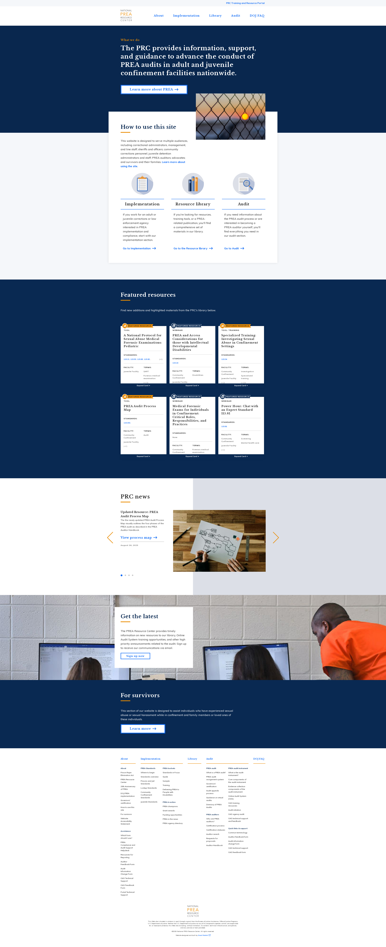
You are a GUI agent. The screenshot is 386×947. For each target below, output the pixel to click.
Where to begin (148, 772)
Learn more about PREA (151, 89)
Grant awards (169, 810)
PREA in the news (170, 819)
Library (215, 15)
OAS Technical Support (127, 879)
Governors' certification (126, 801)
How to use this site (127, 808)
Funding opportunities (172, 815)
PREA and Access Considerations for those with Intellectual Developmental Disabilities (190, 343)
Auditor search (212, 834)
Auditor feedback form (238, 837)
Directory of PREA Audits (214, 805)
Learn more (140, 728)
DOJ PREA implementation (128, 794)
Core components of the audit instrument (237, 780)
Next (275, 537)
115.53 (133, 359)
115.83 (140, 359)
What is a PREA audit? (216, 772)
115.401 (127, 423)
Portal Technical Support (127, 893)
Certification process (215, 826)
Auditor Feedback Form (127, 862)
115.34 (224, 359)
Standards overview (149, 777)
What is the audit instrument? (235, 773)
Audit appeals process (212, 791)
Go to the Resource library (190, 248)
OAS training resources (233, 804)
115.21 (126, 359)
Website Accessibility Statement (126, 821)
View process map (136, 537)
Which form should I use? (126, 836)
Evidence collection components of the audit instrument (236, 789)
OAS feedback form (237, 852)
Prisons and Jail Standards (147, 782)
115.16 (175, 363)
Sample (166, 781)
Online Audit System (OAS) (237, 797)
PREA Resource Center (127, 780)
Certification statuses (215, 830)
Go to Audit (231, 248)
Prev (110, 537)
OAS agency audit (236, 814)
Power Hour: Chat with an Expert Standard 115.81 (239, 410)
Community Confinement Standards (146, 795)
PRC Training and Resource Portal (245, 3)
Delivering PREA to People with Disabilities (171, 792)
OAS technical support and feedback (238, 819)
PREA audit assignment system (215, 778)
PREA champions (170, 806)
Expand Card (143, 385)
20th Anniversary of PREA (128, 787)
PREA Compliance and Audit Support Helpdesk (128, 846)
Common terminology (237, 832)
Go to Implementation (137, 248)
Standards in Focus (171, 772)
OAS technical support (238, 848)
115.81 (224, 426)
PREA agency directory (173, 823)
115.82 (147, 359)
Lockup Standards (149, 788)
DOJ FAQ (257, 15)
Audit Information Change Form (127, 871)
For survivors (126, 814)
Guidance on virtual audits (214, 798)
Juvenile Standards (149, 802)
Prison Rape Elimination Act (127, 773)
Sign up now (135, 656)
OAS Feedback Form (127, 886)
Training (166, 785)
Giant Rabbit (203, 935)
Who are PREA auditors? (212, 820)
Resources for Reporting (127, 856)
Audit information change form (236, 842)
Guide (165, 777)
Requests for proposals (212, 839)
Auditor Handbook (214, 845)
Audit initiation (234, 810)
